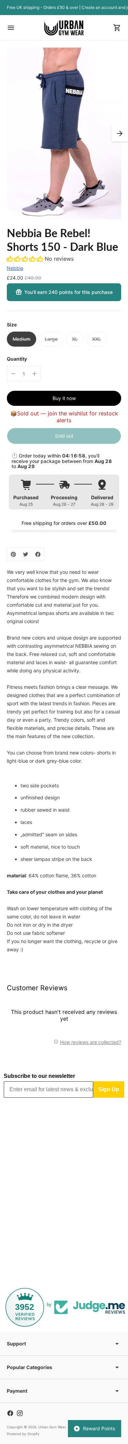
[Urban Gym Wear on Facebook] (10, 1413)
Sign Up (108, 1089)
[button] (120, 133)
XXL (96, 339)
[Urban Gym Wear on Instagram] (19, 1413)
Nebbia (15, 268)
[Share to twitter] (25, 554)
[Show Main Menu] (10, 27)
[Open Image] (64, 134)
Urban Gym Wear (52, 1427)
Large (51, 339)
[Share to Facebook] (38, 554)
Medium (21, 339)
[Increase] (34, 373)
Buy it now (64, 398)
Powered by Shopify (23, 1434)
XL (75, 339)
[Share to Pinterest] (13, 554)
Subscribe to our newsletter (39, 1076)
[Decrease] (13, 373)
